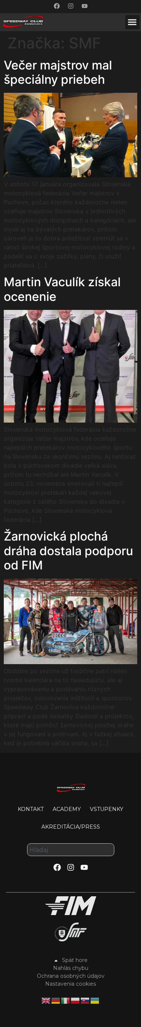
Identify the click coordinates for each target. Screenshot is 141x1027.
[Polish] (75, 1000)
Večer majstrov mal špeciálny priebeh (58, 72)
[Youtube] (85, 6)
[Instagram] (71, 6)
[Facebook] (57, 6)
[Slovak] (85, 1000)
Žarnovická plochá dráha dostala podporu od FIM (68, 550)
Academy (67, 809)
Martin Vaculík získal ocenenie (62, 289)
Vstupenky (106, 809)
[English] (46, 1000)
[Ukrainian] (95, 1000)
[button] (132, 22)
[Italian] (66, 1000)
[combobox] (70, 849)
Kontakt (31, 809)
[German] (56, 1000)
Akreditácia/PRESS (70, 826)
